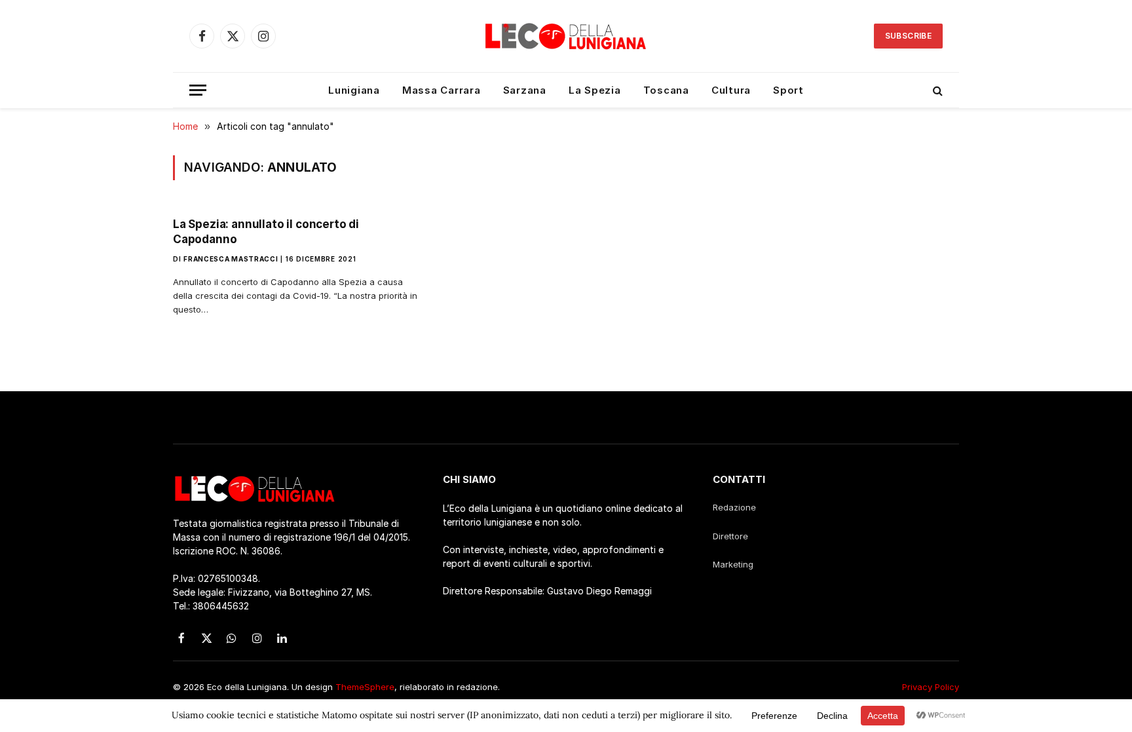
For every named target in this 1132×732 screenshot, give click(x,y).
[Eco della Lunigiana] (566, 36)
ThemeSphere (364, 687)
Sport (788, 90)
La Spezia (595, 90)
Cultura (731, 90)
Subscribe (908, 36)
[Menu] (197, 90)
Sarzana (524, 90)
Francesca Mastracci (230, 259)
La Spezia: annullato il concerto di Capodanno (266, 232)
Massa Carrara (441, 90)
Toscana (666, 90)
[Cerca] (936, 90)
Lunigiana (354, 90)
